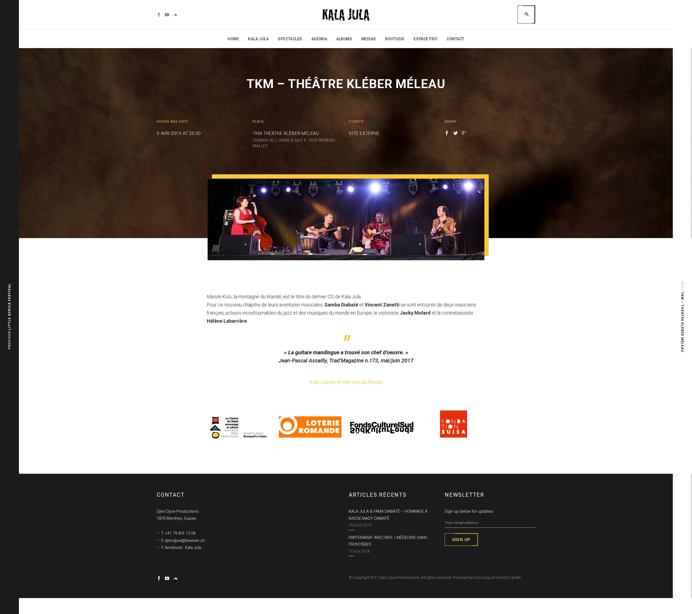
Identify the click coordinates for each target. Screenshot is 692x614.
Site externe (364, 133)
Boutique (394, 39)
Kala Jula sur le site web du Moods (346, 382)
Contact (455, 39)
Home (233, 39)
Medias (368, 39)
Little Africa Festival (9, 306)
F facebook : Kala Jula (181, 547)
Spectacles (290, 39)
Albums (344, 39)
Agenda (319, 39)
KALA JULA (258, 39)
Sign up (461, 539)
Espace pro (425, 39)
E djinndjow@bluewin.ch (183, 540)
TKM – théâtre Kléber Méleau (682, 322)
